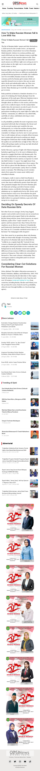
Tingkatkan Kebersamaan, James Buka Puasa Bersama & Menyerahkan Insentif (15, 492)
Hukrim (36, 8)
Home (4, 8)
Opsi (9, 304)
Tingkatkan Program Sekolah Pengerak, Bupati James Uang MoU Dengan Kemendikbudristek (15, 460)
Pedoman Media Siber (20, 757)
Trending (10, 8)
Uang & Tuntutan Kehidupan (11, 421)
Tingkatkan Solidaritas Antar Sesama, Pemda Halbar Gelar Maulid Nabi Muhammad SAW (15, 449)
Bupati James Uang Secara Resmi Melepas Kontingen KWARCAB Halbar (14, 471)
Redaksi (29, 757)
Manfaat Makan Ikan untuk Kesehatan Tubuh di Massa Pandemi (14, 411)
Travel (31, 8)
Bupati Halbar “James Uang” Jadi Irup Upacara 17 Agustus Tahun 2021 (15, 482)
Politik (26, 8)
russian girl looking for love (20, 280)
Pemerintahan (18, 8)
